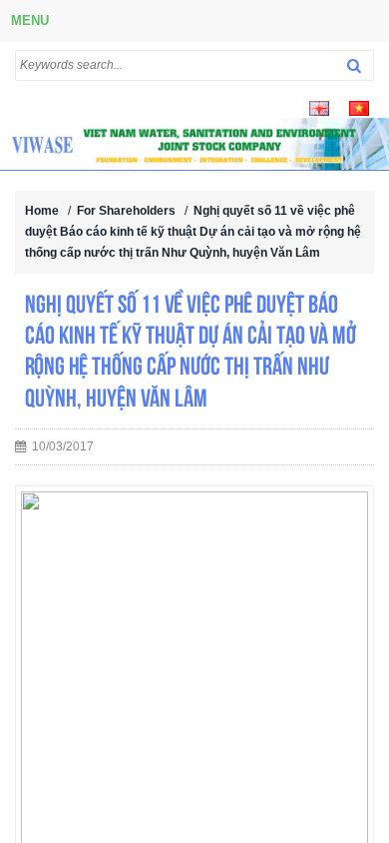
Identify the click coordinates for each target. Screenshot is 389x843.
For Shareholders (126, 211)
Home (42, 211)
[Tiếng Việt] (359, 107)
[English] (319, 107)
